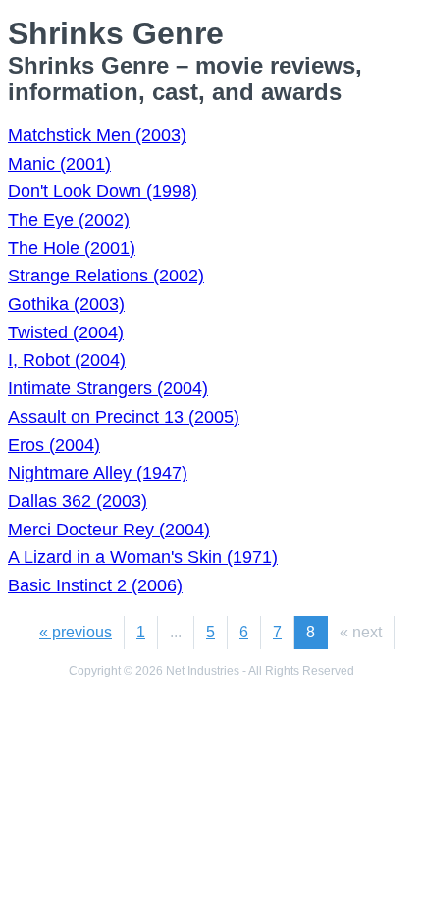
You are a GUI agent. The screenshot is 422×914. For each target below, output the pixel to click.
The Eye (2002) (69, 219)
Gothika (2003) (66, 304)
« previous (75, 632)
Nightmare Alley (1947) (97, 472)
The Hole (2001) (71, 248)
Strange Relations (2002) (106, 275)
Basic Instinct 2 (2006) (95, 585)
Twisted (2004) (66, 332)
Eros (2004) (54, 445)
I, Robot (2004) (67, 360)
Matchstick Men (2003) (97, 135)
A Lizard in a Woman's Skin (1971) (143, 557)
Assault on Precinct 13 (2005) (123, 417)
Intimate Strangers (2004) (108, 388)
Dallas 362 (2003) (77, 501)
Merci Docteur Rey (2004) (109, 529)
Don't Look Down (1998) (102, 191)
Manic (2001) (59, 164)
